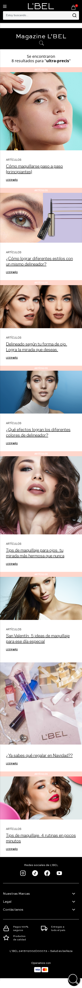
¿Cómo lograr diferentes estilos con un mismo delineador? (39, 261)
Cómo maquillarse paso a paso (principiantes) (34, 168)
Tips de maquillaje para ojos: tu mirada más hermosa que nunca (35, 553)
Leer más (12, 179)
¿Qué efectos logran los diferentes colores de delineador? (38, 432)
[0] (73, 7)
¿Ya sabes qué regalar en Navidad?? (39, 755)
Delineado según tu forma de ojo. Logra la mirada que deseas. (36, 346)
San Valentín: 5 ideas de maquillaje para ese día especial (38, 638)
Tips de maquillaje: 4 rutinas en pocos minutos (41, 838)
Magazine (41, 37)
